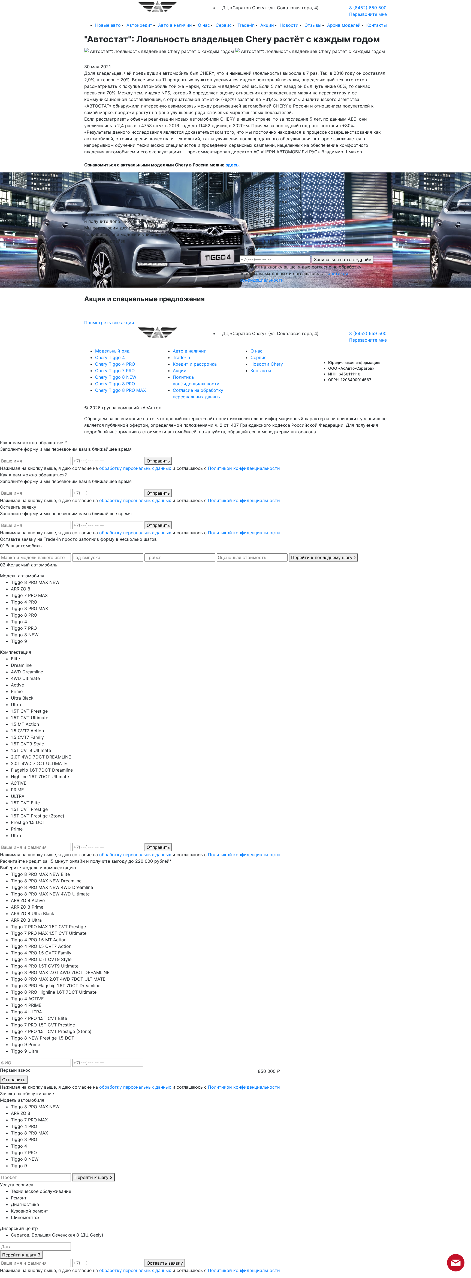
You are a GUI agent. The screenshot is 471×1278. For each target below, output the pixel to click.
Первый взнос (15, 1070)
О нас (256, 351)
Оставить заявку (165, 1263)
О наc (204, 25)
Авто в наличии (175, 25)
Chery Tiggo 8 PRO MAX (120, 390)
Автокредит (139, 25)
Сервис (224, 25)
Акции (267, 25)
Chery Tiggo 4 (110, 357)
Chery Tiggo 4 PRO (115, 364)
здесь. (233, 165)
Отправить (158, 461)
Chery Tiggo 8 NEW (115, 377)
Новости (289, 25)
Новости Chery (266, 364)
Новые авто (108, 25)
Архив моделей (344, 25)
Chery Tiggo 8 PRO (115, 383)
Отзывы (312, 25)
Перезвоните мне (368, 14)
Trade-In (246, 25)
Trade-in (181, 357)
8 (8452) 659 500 (368, 7)
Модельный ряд (112, 351)
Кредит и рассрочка (195, 364)
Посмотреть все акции (109, 322)
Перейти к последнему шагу (322, 557)
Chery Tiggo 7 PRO (115, 370)
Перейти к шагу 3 (21, 1255)
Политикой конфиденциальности (244, 468)
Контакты (376, 25)
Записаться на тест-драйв (342, 259)
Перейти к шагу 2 (93, 1177)
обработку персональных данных (135, 468)
